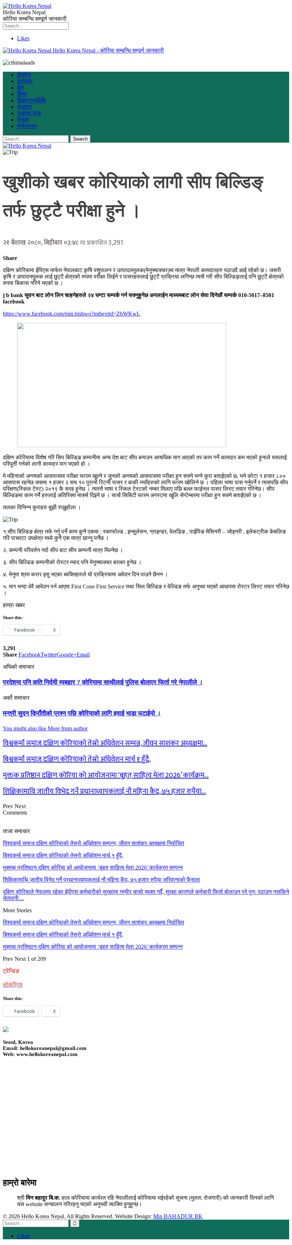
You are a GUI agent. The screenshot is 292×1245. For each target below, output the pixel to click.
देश (20, 88)
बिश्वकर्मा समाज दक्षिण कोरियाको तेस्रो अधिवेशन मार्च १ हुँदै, (63, 855)
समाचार (25, 81)
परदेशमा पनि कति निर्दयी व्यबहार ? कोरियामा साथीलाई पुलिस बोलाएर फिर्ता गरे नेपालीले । (103, 682)
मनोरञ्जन (27, 126)
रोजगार (24, 107)
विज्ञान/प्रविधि (31, 100)
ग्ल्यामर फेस (29, 113)
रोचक (23, 120)
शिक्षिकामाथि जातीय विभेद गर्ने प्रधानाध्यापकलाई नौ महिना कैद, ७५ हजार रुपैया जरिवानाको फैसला (101, 880)
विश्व (22, 94)
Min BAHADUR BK (178, 1216)
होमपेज (24, 75)
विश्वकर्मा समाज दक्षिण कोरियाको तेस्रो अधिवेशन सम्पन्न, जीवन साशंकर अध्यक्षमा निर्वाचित (93, 843)
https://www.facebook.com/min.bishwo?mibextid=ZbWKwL (71, 314)
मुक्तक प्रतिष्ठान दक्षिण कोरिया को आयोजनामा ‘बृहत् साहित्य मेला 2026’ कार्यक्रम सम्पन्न (93, 867)
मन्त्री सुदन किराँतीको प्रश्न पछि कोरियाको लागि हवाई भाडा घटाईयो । (82, 713)
